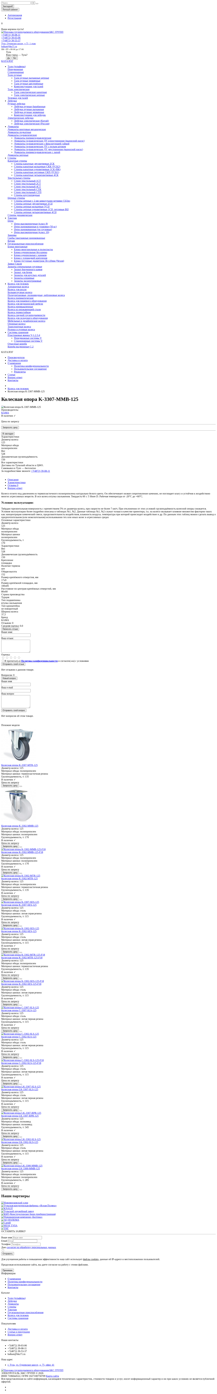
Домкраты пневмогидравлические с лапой (37, 152)
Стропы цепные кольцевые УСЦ (32, 206)
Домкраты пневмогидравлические (32, 138)
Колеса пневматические (21, 298)
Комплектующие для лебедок (30, 115)
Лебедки (12, 100)
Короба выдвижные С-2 (21, 346)
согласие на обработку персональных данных (31, 1247)
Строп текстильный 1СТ (27, 180)
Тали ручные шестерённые (28, 83)
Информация (8, 1273)
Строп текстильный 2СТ (27, 183)
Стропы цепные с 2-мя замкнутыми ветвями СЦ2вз (42, 200)
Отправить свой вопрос (14, 710)
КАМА (5, 412)
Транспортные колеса (19, 326)
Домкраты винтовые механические (27, 129)
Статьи (11, 374)
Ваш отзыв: (7, 638)
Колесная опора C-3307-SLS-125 (18, 1010)
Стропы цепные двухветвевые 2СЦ (33, 203)
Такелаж (12, 218)
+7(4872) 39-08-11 (10, 35)
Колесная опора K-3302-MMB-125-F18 (22, 852)
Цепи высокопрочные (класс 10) (31, 232)
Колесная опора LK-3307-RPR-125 (20, 1115)
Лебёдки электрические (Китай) (31, 120)
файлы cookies (90, 1259)
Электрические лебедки (21, 118)
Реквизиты (20, 371)
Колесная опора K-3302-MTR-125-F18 (21, 957)
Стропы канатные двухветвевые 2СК (34, 163)
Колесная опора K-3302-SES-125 (19, 931)
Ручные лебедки (16, 103)
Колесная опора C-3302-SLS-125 (18, 1036)
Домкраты (13, 126)
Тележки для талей (18, 98)
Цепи (11, 220)
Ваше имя (6, 681)
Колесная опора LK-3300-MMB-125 (20, 1168)
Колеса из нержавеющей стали (24, 309)
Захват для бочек (23, 272)
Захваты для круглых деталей (30, 275)
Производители (16, 357)
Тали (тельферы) (17, 66)
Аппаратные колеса (18, 286)
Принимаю (8, 1270)
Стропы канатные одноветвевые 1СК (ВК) (37, 169)
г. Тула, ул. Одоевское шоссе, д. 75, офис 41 (31, 1365)
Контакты (13, 380)
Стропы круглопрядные (27, 195)
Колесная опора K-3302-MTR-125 (19, 878)
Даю (28, 1247)
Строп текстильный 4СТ (27, 186)
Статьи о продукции (19, 1331)
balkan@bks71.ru (9, 46)
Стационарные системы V (28, 341)
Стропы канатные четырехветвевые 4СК (36, 175)
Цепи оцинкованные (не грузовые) (33, 229)
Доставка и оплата (18, 360)
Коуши (11, 241)
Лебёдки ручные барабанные (29, 106)
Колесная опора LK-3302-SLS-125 (19, 1142)
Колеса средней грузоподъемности (26, 315)
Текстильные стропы (19, 178)
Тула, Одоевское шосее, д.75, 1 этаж (18, 43)
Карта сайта (52, 1376)
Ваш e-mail (7, 687)
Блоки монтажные (17, 246)
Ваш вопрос (7, 693)
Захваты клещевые (24, 278)
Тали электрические (19, 89)
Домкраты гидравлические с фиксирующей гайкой (41, 143)
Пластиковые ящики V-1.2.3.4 (24, 335)
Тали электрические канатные (30, 92)
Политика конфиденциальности (31, 366)
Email (4, 1240)
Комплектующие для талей (28, 86)
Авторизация (15, 15)
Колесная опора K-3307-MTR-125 (19, 765)
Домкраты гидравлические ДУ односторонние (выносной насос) (49, 140)
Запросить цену (10, 427)
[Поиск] (37, 3)
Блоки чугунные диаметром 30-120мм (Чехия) (39, 261)
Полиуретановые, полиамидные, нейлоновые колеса (36, 295)
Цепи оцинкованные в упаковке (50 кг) (35, 226)
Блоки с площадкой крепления (30, 258)
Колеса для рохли (17, 289)
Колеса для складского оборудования (28, 318)
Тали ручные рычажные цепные (31, 78)
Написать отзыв (10, 629)
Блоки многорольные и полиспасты (33, 249)
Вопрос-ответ (15, 377)
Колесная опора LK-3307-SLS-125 (19, 1089)
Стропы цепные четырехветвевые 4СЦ (35, 212)
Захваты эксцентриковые (27, 281)
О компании (14, 363)
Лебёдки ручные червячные (29, 112)
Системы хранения (18, 332)
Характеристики (17, 482)
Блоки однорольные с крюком (30, 255)
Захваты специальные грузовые (25, 266)
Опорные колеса (16, 323)
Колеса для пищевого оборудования (27, 301)
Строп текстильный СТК (27, 189)
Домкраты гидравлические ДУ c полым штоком (40, 146)
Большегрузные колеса (20, 292)
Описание (13, 479)
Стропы (12, 158)
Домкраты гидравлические (22, 135)
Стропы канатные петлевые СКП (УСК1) (36, 172)
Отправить (8, 1253)
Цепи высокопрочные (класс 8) (31, 223)
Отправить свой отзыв (13, 664)
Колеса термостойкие (19, 312)
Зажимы (12, 235)
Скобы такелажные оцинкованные (26, 238)
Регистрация (14, 18)
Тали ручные (15, 75)
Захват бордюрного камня (28, 269)
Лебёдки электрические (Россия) (31, 123)
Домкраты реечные (18, 155)
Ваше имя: (7, 632)
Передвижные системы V (28, 338)
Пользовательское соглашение (30, 369)
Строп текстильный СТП (27, 192)
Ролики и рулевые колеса (21, 329)
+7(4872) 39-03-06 (10, 37)
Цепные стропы (16, 198)
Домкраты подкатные (19, 132)
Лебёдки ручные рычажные (29, 109)
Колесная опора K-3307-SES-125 (19, 905)
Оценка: (5, 654)
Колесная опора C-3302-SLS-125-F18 (21, 1063)
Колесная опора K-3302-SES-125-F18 (21, 984)
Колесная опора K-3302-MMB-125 (19, 825)
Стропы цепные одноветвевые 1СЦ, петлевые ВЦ (41, 209)
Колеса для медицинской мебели (25, 303)
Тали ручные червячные (27, 80)
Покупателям (8, 1323)
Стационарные (16, 72)
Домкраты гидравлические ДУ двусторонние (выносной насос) (48, 149)
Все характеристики (12, 462)
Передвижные (15, 69)
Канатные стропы (17, 160)
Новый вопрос (9, 678)
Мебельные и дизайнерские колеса (26, 321)
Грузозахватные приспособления (25, 243)
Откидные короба (17, 343)
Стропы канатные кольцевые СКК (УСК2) (37, 166)
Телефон (5, 1244)
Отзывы (13, 485)
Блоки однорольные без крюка (30, 252)
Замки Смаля (15, 263)
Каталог (5, 1292)
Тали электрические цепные (29, 95)
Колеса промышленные (20, 306)
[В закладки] (21, 786)
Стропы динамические (20, 215)
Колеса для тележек (18, 283)
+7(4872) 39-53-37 (10, 40)
